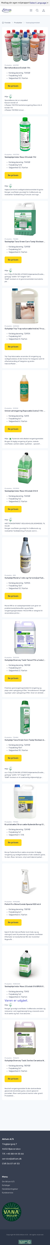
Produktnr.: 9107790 (12, 154)
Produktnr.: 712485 (11, 239)
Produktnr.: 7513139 (12, 657)
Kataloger (6, 1185)
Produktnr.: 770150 (11, 822)
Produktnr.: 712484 (11, 737)
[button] (37, 13)
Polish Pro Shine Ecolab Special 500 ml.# (23, 904)
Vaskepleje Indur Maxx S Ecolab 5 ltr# (21, 491)
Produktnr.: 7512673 (12, 1058)
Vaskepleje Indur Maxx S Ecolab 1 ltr (20, 157)
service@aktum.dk (12, 1158)
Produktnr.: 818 (10, 575)
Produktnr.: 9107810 (12, 488)
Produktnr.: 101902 (11, 408)
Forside (8, 23)
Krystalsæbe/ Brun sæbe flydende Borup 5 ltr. (25, 824)
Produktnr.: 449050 (12, 326)
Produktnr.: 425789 (12, 65)
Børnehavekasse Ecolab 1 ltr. (18, 68)
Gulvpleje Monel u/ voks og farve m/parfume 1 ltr (26, 578)
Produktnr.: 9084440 (12, 984)
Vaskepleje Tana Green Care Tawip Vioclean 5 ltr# (27, 242)
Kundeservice (7, 1193)
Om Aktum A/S (8, 1182)
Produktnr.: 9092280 (12, 902)
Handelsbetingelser (10, 1189)
